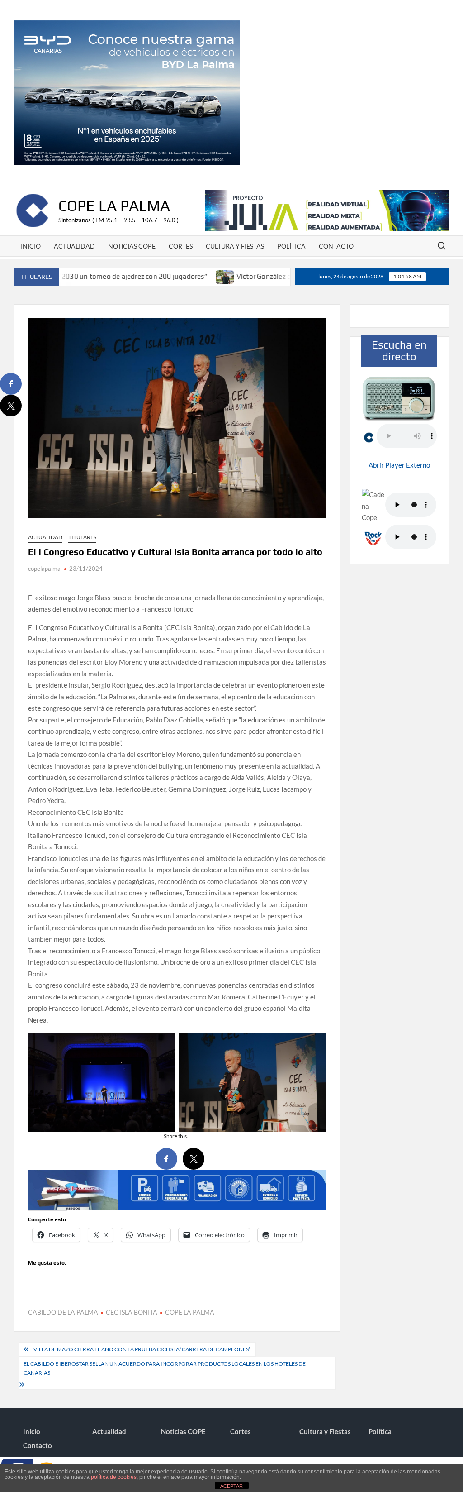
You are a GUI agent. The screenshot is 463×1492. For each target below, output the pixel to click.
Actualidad (74, 246)
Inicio (31, 246)
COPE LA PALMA (189, 1312)
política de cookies (114, 1477)
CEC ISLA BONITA (131, 1312)
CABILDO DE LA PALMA (63, 1312)
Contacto (336, 246)
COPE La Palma (114, 205)
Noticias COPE (132, 246)
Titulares (82, 537)
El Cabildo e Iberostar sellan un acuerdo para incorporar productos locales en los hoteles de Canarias (165, 1368)
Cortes (181, 246)
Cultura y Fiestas (235, 246)
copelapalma (44, 568)
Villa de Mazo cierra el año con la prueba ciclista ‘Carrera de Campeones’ (142, 1349)
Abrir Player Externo (399, 465)
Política (291, 246)
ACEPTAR (231, 1486)
